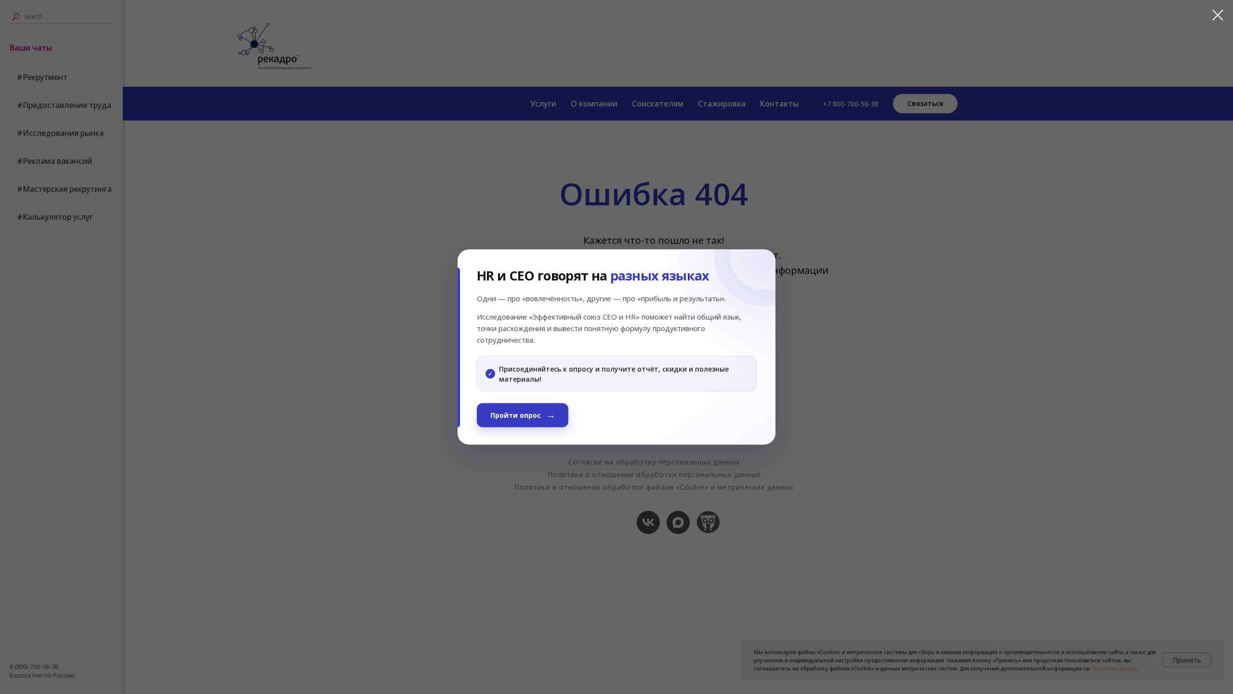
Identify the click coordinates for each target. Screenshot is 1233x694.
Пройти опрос (515, 414)
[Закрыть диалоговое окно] (1213, 15)
